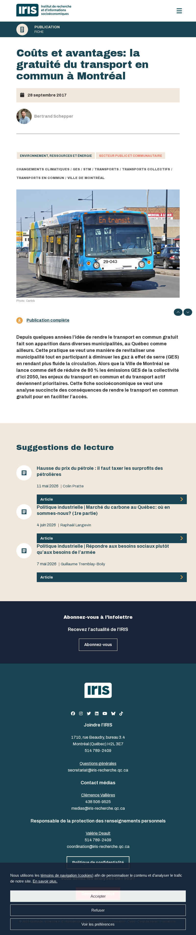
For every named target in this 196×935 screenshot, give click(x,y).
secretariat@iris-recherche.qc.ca (98, 770)
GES (76, 169)
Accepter (98, 896)
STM (87, 169)
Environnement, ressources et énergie (56, 156)
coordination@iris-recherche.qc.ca (98, 846)
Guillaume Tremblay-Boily (83, 564)
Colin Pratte (73, 486)
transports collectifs (146, 169)
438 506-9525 (98, 802)
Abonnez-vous (98, 644)
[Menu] (179, 11)
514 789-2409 (98, 750)
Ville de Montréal (86, 178)
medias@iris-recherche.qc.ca (98, 808)
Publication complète (48, 320)
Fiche (39, 31)
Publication (47, 27)
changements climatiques (42, 169)
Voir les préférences (98, 924)
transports (106, 169)
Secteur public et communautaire (130, 156)
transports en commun (40, 178)
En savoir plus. (45, 881)
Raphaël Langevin (75, 525)
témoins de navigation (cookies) (67, 875)
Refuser (98, 910)
